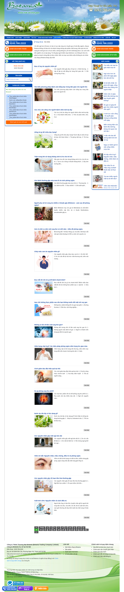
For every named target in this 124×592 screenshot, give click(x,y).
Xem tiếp (86, 81)
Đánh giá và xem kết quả (18, 122)
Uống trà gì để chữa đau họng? (45, 132)
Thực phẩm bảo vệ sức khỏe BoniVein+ (18, 103)
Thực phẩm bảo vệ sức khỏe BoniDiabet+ (18, 114)
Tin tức (33, 37)
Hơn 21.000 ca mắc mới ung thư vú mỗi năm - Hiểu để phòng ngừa (58, 229)
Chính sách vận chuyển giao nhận (103, 549)
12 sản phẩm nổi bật (71, 554)
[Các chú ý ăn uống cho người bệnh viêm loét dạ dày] (43, 117)
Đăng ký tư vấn (98, 37)
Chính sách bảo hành (99, 551)
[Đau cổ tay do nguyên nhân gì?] (43, 73)
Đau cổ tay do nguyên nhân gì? (45, 66)
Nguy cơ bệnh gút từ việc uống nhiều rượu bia (111, 147)
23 (76, 529)
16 (45, 529)
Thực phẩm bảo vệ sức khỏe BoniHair (18, 118)
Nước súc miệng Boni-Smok (17, 100)
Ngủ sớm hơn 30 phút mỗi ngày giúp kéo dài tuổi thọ (110, 76)
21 (67, 529)
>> (36, 532)
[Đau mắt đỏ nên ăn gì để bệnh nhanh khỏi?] (43, 287)
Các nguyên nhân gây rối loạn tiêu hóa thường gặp (52, 478)
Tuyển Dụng (88, 37)
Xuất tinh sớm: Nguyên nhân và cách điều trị (50, 501)
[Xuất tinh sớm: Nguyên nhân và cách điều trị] (43, 508)
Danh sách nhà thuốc (45, 37)
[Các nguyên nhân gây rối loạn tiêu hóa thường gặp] (43, 486)
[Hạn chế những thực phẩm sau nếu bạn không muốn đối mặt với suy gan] (43, 310)
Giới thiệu (18, 37)
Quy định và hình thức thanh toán (103, 547)
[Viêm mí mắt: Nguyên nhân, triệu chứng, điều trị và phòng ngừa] (43, 463)
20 (63, 529)
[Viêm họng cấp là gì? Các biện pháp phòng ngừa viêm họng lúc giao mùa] (43, 354)
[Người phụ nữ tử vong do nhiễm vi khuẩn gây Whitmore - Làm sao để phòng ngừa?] (43, 214)
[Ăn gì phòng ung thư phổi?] (43, 399)
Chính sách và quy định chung (72, 37)
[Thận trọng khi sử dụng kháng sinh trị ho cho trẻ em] (43, 165)
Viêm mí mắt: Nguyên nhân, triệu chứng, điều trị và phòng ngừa (57, 456)
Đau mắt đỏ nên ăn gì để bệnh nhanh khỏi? (49, 280)
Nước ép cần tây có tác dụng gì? (46, 413)
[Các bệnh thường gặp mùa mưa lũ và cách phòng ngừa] (43, 188)
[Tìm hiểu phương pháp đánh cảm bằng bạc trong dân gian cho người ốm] (43, 94)
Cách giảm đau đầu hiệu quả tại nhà (47, 368)
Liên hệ (107, 37)
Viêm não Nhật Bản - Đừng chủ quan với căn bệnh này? (111, 188)
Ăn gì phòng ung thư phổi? (44, 391)
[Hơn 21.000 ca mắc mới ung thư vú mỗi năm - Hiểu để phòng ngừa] (43, 237)
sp (114, 37)
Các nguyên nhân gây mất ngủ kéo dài (48, 436)
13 (83, 527)
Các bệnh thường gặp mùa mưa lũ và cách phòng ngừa (54, 180)
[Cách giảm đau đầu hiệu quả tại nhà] (43, 376)
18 (54, 529)
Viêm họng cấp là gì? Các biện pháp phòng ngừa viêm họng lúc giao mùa (60, 346)
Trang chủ (10, 37)
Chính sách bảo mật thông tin (102, 556)
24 (81, 529)
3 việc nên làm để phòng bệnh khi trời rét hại (110, 138)
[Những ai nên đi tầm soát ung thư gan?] (43, 332)
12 (79, 527)
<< (36, 527)
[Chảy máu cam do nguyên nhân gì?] (43, 262)
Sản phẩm (27, 37)
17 (50, 529)
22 (72, 529)
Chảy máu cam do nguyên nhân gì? (47, 251)
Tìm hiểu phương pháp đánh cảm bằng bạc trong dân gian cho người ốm (60, 87)
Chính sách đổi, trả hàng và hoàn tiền (104, 554)
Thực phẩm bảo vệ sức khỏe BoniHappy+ (18, 97)
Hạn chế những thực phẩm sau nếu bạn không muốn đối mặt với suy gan (60, 302)
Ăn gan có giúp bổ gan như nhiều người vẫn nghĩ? (111, 107)
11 (74, 527)
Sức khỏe (57, 37)
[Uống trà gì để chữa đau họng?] (43, 141)
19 (58, 529)
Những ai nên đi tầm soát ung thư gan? (48, 325)
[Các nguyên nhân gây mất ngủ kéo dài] (43, 442)
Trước (42, 527)
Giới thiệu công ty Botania (73, 547)
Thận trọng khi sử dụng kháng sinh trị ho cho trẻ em (53, 156)
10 (70, 527)
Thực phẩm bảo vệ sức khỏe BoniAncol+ (18, 110)
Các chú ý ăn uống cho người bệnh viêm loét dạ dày (53, 110)
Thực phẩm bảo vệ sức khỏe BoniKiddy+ (18, 106)
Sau (86, 529)
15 (41, 529)
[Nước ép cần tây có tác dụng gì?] (43, 421)
